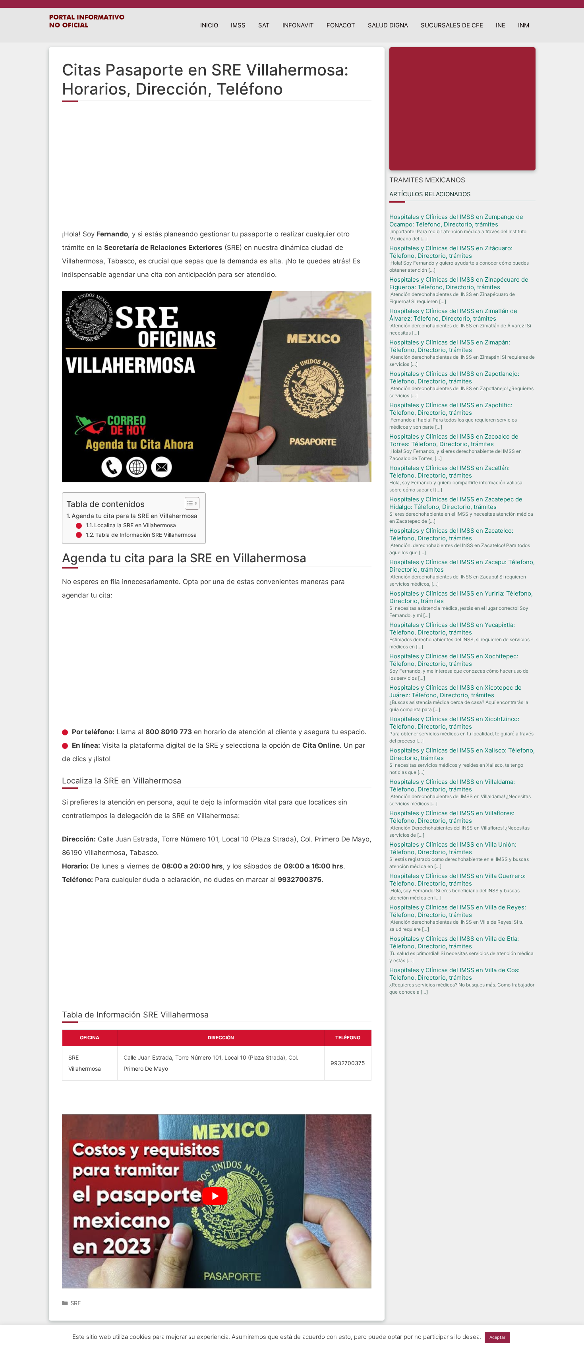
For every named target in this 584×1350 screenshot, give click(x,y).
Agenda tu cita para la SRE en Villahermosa (134, 516)
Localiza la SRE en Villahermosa (135, 525)
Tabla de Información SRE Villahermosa (146, 535)
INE (500, 25)
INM (523, 25)
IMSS (238, 25)
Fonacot (341, 25)
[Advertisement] (217, 169)
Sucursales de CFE (452, 25)
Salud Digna (388, 25)
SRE (75, 1303)
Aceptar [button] (497, 1337)
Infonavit (298, 25)
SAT (264, 25)
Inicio (209, 25)
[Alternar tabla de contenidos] (188, 503)
